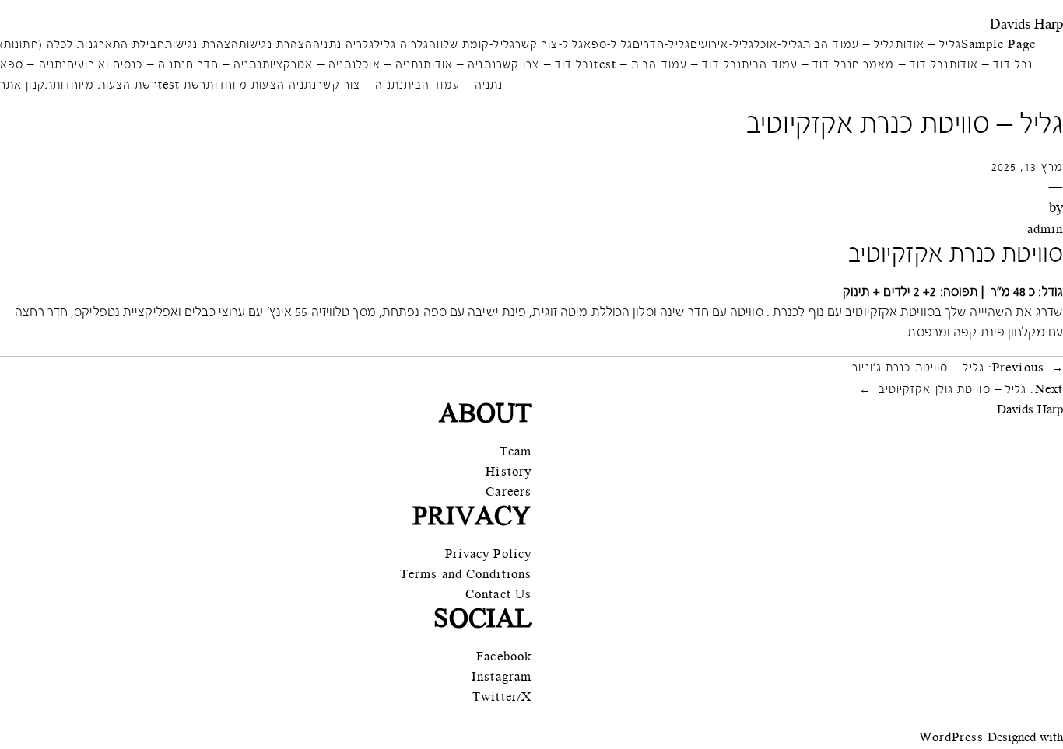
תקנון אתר (26, 85)
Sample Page (998, 45)
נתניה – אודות (459, 65)
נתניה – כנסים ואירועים (126, 65)
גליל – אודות (928, 45)
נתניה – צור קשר (360, 85)
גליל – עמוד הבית (849, 45)
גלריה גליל (401, 45)
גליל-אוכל (778, 45)
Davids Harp (1026, 25)
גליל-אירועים (722, 45)
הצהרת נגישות (276, 45)
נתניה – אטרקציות (309, 65)
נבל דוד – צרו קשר (545, 65)
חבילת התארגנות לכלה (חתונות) (82, 45)
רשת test (182, 85)
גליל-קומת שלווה (472, 45)
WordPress (951, 738)
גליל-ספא (608, 45)
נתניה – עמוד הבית (453, 85)
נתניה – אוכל (389, 65)
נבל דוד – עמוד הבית (797, 65)
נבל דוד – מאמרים (900, 65)
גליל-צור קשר (549, 45)
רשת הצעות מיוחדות (105, 85)
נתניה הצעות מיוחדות (261, 85)
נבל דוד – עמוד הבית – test (668, 65)
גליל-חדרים (661, 45)
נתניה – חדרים (223, 65)
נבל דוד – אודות (991, 65)
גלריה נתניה (343, 45)
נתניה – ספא (33, 65)
